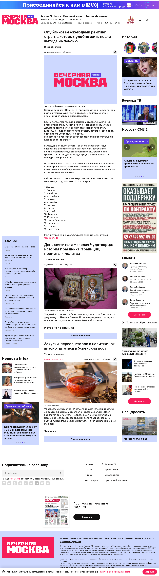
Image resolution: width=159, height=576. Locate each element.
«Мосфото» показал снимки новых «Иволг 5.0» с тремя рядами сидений (20, 284)
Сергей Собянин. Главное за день (20, 247)
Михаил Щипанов (138, 264)
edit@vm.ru (78, 554)
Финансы (8, 317)
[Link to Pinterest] (48, 483)
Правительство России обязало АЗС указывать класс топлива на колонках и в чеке (19, 298)
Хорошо (149, 572)
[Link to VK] (9, 483)
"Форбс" (49, 238)
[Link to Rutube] (42, 483)
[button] (7, 413)
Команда (139, 538)
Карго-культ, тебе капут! (140, 279)
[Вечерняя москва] (28, 547)
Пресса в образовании (96, 16)
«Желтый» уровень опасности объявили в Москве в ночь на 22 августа (19, 258)
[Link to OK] (15, 483)
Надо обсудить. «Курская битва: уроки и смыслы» (139, 115)
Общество (9, 304)
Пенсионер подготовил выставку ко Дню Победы (144, 389)
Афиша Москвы (65, 23)
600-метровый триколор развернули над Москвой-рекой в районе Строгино (20, 271)
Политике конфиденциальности (114, 572)
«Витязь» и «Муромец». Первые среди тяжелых (144, 375)
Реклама (74, 538)
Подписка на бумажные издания (94, 538)
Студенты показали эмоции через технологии (143, 363)
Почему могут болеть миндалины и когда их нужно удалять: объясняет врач (139, 67)
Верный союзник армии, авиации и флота (140, 291)
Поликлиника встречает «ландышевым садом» (135, 352)
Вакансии (129, 538)
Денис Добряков (137, 287)
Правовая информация (70, 542)
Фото (54, 19)
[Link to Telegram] (31, 483)
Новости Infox (15, 358)
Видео (62, 19)
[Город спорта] (130, 20)
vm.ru (140, 550)
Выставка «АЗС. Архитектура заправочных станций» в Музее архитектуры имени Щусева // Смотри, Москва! (129, 47)
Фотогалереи (91, 480)
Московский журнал (73, 16)
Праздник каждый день (18, 406)
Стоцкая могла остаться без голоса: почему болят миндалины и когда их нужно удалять (139, 84)
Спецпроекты (74, 19)
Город (7, 250)
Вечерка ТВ (46, 16)
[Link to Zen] (20, 483)
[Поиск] (140, 20)
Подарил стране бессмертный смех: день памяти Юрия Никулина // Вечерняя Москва (143, 47)
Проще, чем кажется (136, 141)
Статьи (88, 470)
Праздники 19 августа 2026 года (20, 412)
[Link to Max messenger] (4, 483)
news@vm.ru (118, 554)
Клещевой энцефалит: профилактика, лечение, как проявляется (139, 147)
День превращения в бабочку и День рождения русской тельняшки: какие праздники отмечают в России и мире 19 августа (20, 432)
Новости (45, 19)
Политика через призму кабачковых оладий (140, 304)
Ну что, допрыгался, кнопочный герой (138, 267)
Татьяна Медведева (54, 259)
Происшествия (11, 344)
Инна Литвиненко (138, 277)
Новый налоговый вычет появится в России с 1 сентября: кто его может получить (20, 311)
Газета (57, 16)
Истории (129, 37)
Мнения (128, 258)
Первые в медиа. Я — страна (88, 23)
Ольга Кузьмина (137, 300)
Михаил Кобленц (52, 47)
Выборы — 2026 (112, 23)
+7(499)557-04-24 (147, 552)
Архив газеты (111, 470)
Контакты (149, 538)
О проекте (139, 401)
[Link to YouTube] (26, 483)
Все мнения (139, 315)
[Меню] (154, 20)
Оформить (87, 517)
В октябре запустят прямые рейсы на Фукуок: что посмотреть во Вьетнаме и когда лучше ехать (20, 324)
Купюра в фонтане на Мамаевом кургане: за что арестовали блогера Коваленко (19, 338)
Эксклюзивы (131, 60)
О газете (64, 538)
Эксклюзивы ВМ (48, 23)
